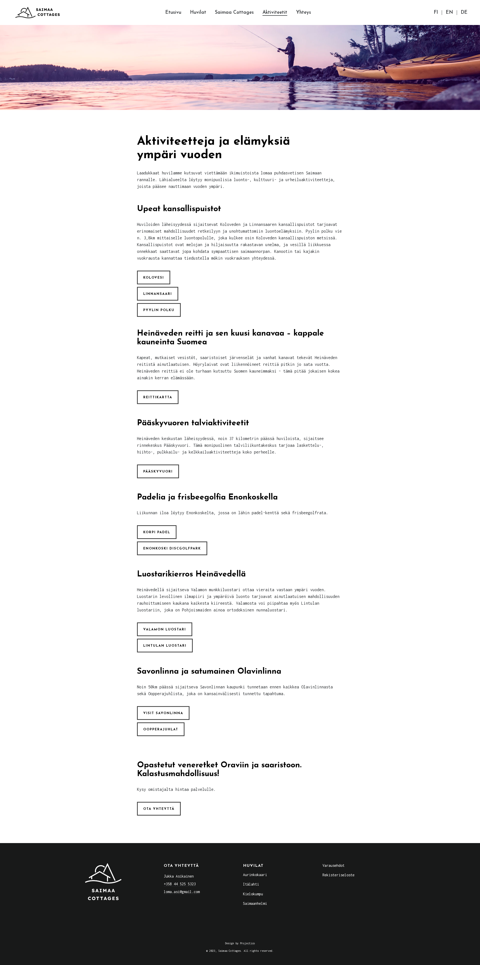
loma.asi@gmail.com (182, 892)
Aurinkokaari (255, 875)
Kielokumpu (253, 894)
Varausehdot (333, 865)
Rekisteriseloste (338, 875)
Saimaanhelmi (255, 903)
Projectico (247, 943)
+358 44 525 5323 (180, 884)
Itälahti (251, 884)
